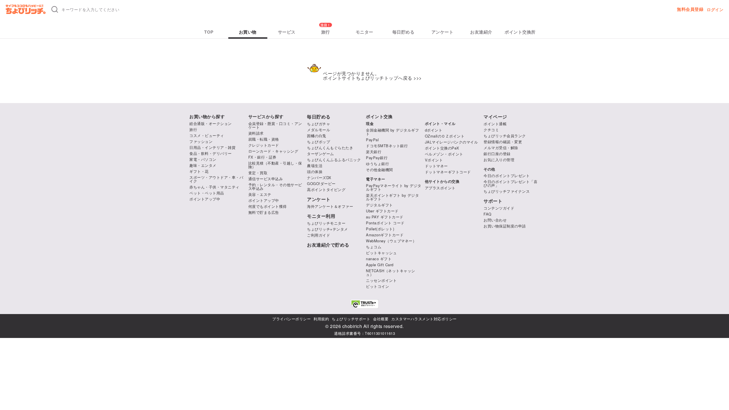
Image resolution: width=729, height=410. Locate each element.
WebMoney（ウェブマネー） (391, 240)
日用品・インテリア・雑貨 (212, 147)
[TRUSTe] (364, 304)
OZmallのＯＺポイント (445, 136)
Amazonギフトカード (385, 234)
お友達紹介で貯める (328, 245)
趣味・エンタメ (202, 165)
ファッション (200, 141)
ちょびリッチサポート (351, 319)
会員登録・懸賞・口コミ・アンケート (275, 125)
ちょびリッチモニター (326, 223)
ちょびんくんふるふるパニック (334, 159)
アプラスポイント (440, 187)
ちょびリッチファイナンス (507, 191)
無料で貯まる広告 (263, 212)
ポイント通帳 (495, 123)
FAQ (488, 214)
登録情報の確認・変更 (503, 141)
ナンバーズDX (319, 177)
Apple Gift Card (380, 264)
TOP (209, 32)
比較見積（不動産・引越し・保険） (275, 164)
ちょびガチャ (318, 123)
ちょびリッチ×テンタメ (327, 229)
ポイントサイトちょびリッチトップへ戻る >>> (372, 78)
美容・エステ (259, 194)
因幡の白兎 (316, 135)
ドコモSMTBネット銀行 (387, 145)
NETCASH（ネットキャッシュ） (390, 272)
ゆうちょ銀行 (377, 163)
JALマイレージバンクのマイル (451, 142)
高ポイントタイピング (326, 189)
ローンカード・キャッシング (273, 151)
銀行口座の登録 (497, 153)
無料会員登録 (690, 9)
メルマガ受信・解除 (501, 147)
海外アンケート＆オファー (330, 206)
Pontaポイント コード (385, 223)
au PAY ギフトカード (385, 217)
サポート (493, 201)
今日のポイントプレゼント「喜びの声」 (510, 183)
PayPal (372, 139)
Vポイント (434, 160)
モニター (364, 32)
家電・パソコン (202, 159)
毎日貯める (403, 32)
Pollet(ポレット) (380, 228)
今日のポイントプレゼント (507, 175)
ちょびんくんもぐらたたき (330, 147)
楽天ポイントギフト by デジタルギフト (392, 197)
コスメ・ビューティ (206, 135)
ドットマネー (436, 166)
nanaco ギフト (379, 258)
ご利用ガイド (318, 235)
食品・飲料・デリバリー (210, 153)
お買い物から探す (207, 116)
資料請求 (256, 133)
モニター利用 (321, 216)
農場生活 (314, 165)
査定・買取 (258, 172)
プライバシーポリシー (291, 319)
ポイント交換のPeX (442, 148)
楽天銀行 (373, 151)
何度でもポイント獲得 (267, 206)
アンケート (442, 32)
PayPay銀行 (377, 157)
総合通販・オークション (210, 123)
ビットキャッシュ (381, 252)
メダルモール (318, 129)
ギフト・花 (199, 171)
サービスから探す (266, 116)
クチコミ (491, 129)
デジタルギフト (379, 205)
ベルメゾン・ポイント (444, 154)
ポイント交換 (379, 116)
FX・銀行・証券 (262, 157)
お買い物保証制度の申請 (505, 226)
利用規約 (321, 319)
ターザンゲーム (320, 153)
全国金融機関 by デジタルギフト (392, 131)
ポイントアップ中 (204, 199)
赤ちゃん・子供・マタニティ (214, 187)
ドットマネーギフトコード (448, 172)
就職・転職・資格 (263, 139)
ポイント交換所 (520, 32)
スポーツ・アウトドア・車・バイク (216, 179)
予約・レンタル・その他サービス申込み (275, 186)
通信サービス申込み (265, 178)
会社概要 (380, 319)
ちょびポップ (318, 141)
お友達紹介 (481, 32)
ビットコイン (377, 286)
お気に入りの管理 (499, 159)
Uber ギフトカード (382, 211)
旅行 (325, 32)
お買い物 (248, 32)
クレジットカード (263, 145)
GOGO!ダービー (321, 183)
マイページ (495, 116)
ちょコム (373, 246)
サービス (287, 32)
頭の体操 (314, 171)
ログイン (715, 9)
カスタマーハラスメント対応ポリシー (424, 319)
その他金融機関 (379, 169)
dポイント (434, 130)
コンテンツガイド (499, 208)
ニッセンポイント (381, 280)
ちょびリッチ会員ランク (505, 135)
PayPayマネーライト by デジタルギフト (393, 187)
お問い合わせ (495, 220)
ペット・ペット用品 (206, 193)
